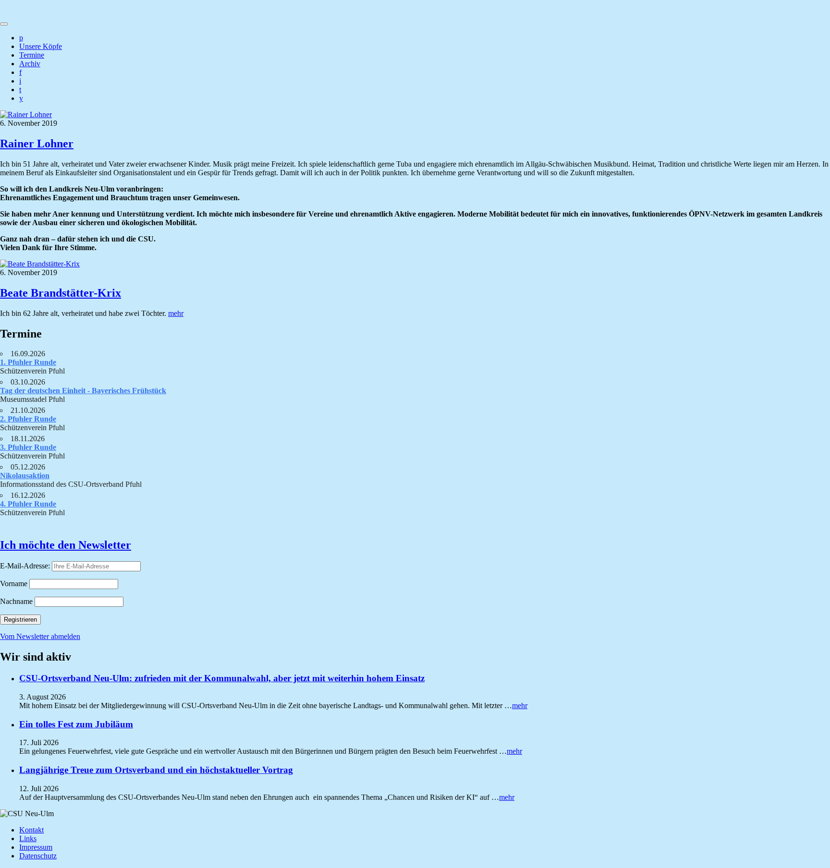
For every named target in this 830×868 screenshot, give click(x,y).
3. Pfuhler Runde (28, 447)
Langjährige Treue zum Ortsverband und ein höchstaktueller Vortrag (156, 770)
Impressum (35, 847)
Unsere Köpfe (40, 46)
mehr (175, 313)
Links (28, 838)
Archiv (29, 64)
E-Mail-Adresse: (26, 566)
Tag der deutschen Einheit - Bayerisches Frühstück (83, 390)
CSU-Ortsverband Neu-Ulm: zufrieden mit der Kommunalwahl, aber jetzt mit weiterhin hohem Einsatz (222, 678)
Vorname (13, 583)
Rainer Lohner (36, 143)
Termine (31, 55)
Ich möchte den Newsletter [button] (65, 545)
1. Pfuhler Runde (28, 362)
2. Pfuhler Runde (28, 419)
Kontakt (31, 830)
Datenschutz (38, 856)
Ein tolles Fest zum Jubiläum (76, 724)
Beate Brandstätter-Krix (60, 293)
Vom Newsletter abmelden (40, 636)
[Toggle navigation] (4, 24)
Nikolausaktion (24, 475)
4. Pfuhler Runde (28, 504)
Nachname (16, 601)
